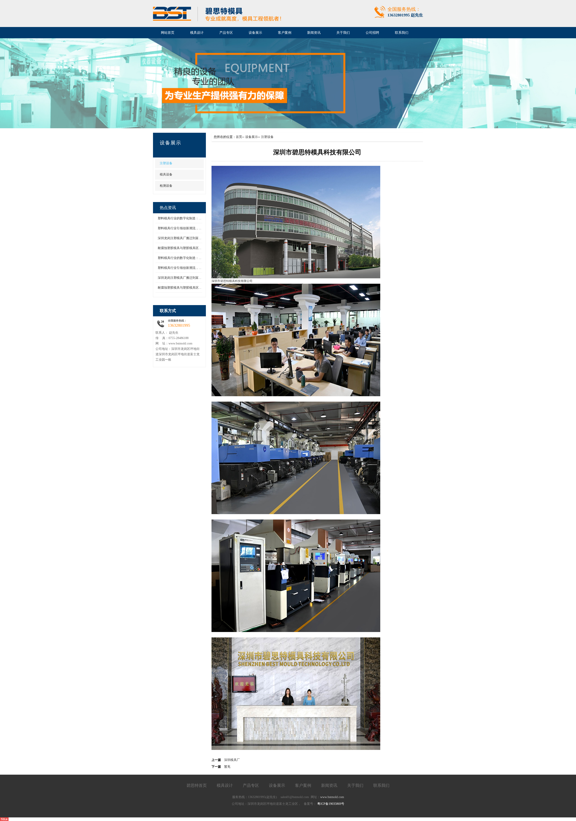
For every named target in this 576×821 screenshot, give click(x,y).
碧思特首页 (197, 785)
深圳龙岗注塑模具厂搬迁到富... (179, 238)
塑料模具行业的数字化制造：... (179, 218)
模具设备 (166, 174)
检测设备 (166, 185)
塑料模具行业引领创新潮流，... (179, 228)
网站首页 (167, 32)
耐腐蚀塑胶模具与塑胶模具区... (179, 248)
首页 (239, 137)
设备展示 (251, 137)
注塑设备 (166, 163)
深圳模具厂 (232, 760)
